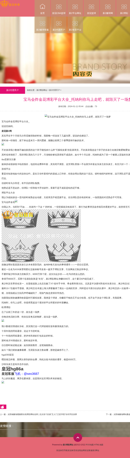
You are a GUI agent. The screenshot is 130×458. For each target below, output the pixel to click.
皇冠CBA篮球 (58, 13)
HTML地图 (98, 445)
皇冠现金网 (80, 450)
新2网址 (95, 450)
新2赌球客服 (42, 29)
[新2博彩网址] (10, 2)
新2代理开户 (59, 29)
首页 (42, 13)
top (77, 437)
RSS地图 (90, 445)
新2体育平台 (75, 29)
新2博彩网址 (41, 90)
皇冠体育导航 (62, 450)
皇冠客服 (88, 450)
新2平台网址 (75, 13)
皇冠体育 (71, 450)
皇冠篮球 (91, 13)
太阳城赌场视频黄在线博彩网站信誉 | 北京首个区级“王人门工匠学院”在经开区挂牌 (42, 414)
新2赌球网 (108, 13)
